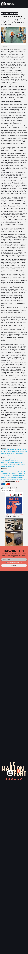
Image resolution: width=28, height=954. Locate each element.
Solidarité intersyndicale (6, 455)
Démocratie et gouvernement (8, 449)
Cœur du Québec (13, 472)
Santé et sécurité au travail (17, 451)
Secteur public (20, 453)
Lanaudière (8, 475)
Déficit (2, 460)
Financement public (13, 460)
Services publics (10, 466)
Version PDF (8, 516)
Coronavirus (13, 459)
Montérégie (21, 475)
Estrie (25, 472)
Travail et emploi (16, 455)
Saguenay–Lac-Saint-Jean (20, 479)
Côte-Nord (20, 472)
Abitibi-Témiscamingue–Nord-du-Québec (11, 470)
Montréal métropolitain (7, 477)
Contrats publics (5, 459)
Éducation (8, 451)
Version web (15, 516)
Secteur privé (14, 453)
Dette (6, 460)
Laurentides (15, 475)
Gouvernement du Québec (12, 462)
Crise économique (21, 459)
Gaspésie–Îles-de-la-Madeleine (9, 473)
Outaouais (15, 477)
